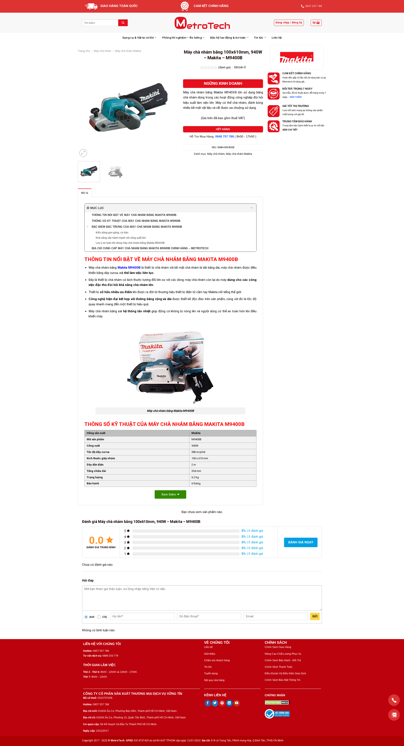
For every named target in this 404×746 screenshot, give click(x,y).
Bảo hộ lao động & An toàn (228, 37)
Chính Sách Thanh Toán (278, 666)
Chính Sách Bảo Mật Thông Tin (282, 680)
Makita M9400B (129, 267)
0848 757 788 (224, 136)
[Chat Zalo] (394, 715)
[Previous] (85, 107)
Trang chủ (84, 51)
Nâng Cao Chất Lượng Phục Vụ (283, 653)
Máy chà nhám (102, 51)
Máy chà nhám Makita (128, 51)
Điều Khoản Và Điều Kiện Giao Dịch (285, 673)
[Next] (171, 107)
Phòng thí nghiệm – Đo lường (182, 37)
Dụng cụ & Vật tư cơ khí (138, 37)
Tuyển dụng (211, 673)
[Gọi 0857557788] (394, 700)
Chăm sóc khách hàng (217, 660)
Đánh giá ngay (300, 542)
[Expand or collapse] (251, 208)
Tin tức (258, 37)
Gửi (315, 616)
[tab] (85, 193)
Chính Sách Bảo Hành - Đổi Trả (283, 660)
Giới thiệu (209, 653)
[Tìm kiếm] (123, 22)
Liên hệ (277, 37)
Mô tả (84, 192)
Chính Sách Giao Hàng (278, 647)
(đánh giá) (224, 67)
